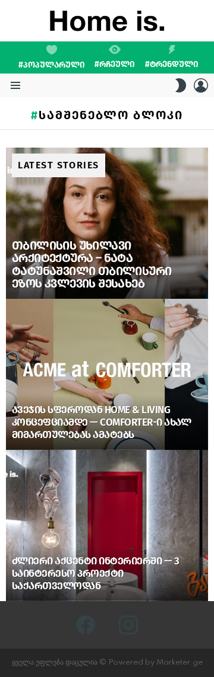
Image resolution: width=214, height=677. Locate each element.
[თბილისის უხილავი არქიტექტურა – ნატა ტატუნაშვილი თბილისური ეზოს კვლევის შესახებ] (107, 223)
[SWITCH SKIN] (181, 85)
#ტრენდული (172, 64)
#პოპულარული (51, 65)
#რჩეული (115, 64)
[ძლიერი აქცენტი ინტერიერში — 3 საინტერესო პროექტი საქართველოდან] (107, 525)
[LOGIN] (201, 85)
